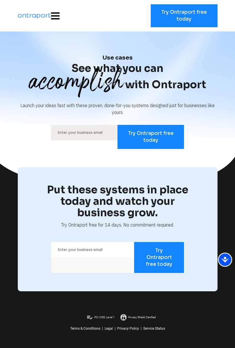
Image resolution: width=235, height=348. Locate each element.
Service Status (154, 329)
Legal (109, 329)
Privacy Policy (128, 329)
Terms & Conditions (85, 329)
